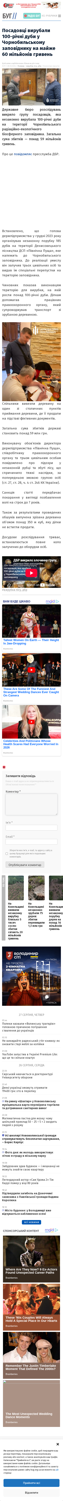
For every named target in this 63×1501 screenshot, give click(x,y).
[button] (57, 1444)
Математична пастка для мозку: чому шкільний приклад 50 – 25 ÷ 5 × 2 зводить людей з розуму (29, 1122)
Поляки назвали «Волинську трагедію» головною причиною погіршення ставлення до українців (28, 1027)
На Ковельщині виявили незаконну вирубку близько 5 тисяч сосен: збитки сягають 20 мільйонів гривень (16, 921)
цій (56, 1470)
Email (10, 836)
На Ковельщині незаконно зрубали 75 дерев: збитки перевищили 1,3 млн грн (36, 914)
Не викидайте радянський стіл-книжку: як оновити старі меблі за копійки (31, 1042)
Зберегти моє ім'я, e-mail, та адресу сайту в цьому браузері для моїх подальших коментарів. (31, 853)
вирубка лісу (31, 66)
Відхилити (31, 1492)
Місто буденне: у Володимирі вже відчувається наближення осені (26, 1212)
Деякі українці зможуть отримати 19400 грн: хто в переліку (24, 1089)
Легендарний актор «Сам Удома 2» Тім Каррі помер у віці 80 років (28, 1181)
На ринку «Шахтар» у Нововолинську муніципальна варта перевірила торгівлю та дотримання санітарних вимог (30, 1105)
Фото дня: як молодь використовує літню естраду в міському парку (27, 1154)
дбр (39, 66)
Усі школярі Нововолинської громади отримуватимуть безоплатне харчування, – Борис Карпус (31, 1139)
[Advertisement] (31, 197)
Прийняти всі (31, 1483)
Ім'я (9, 822)
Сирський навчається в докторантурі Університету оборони (27, 1075)
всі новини (31, 1222)
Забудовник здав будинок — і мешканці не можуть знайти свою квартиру (30, 1168)
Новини (21, 66)
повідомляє (23, 154)
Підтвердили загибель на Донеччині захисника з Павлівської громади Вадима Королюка (30, 1197)
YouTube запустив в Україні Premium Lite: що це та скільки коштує (30, 1056)
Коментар (13, 791)
